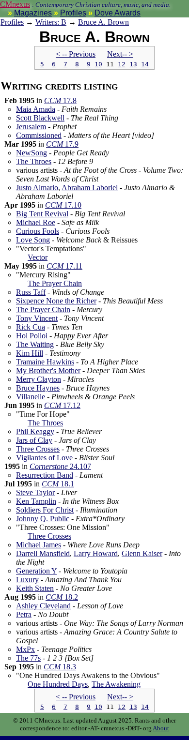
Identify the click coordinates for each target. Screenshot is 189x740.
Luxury (27, 579)
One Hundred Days (58, 684)
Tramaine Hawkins (45, 362)
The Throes (33, 161)
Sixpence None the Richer (56, 301)
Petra (24, 614)
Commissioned (39, 135)
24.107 (60, 466)
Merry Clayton (38, 379)
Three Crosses (38, 449)
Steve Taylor (35, 492)
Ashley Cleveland (43, 606)
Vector (37, 257)
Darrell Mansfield (43, 553)
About (161, 728)
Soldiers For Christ (45, 510)
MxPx (25, 649)
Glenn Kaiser (142, 553)
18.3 (60, 667)
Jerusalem (31, 126)
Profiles (73, 13)
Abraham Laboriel (90, 187)
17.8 (60, 100)
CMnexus (15, 4)
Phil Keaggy (35, 431)
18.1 (58, 484)
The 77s (28, 658)
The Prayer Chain (55, 283)
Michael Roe (35, 222)
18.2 (62, 597)
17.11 (64, 266)
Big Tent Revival (42, 214)
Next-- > (120, 54)
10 (98, 64)
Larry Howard (96, 553)
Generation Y (36, 571)
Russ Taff (31, 292)
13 (133, 64)
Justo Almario (37, 187)
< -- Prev (75, 54)
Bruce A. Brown (103, 22)
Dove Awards (117, 13)
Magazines (33, 13)
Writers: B (50, 22)
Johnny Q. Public (42, 518)
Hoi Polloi (31, 336)
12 (122, 64)
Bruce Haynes (38, 388)
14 (145, 64)
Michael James (38, 545)
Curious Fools (37, 231)
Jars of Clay (34, 440)
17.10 (63, 205)
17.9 (62, 144)
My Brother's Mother (48, 370)
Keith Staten (35, 588)
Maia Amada (35, 109)
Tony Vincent (37, 318)
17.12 (62, 405)
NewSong (31, 153)
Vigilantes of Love (44, 457)
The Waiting (35, 344)
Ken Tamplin (36, 501)
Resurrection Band (44, 475)
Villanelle (30, 397)
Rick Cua (30, 327)
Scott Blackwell (40, 118)
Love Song (33, 240)
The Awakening (116, 684)
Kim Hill (29, 353)
